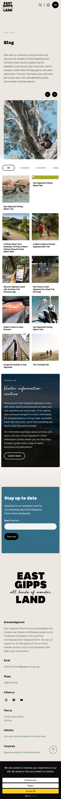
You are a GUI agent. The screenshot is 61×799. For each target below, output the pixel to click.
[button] (47, 94)
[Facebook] (13, 700)
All (8, 167)
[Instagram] (6, 700)
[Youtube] (21, 700)
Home (6, 32)
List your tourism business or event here (25, 736)
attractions (25, 167)
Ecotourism (41, 167)
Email (11, 520)
